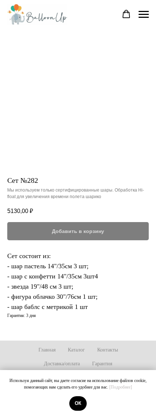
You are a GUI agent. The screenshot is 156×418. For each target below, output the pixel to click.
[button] (126, 14)
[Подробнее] (120, 387)
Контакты (107, 350)
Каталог (76, 350)
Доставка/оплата (62, 363)
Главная (47, 350)
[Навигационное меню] (144, 14)
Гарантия (102, 363)
